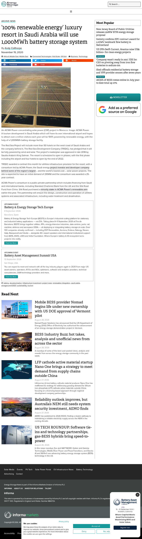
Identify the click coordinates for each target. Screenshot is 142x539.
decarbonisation (16, 283)
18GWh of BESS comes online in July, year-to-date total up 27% (118, 81)
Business (74, 56)
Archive (5, 21)
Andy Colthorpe (13, 48)
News (12, 21)
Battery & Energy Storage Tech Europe (28, 207)
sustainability (22, 286)
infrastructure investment (32, 283)
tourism (30, 286)
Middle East (23, 56)
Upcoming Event (11, 204)
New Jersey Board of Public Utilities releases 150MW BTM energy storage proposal (115, 32)
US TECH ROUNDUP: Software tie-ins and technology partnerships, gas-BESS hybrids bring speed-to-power (63, 434)
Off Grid (64, 56)
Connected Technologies (42, 56)
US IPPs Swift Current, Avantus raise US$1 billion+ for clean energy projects (118, 51)
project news (47, 283)
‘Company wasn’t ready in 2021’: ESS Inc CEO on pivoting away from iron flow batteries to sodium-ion (116, 62)
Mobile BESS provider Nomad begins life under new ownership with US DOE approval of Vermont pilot (62, 309)
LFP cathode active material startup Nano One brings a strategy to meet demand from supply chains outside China (64, 369)
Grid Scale (56, 56)
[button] (16, 60)
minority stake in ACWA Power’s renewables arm (64, 189)
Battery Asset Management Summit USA (30, 255)
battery (6, 283)
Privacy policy (64, 521)
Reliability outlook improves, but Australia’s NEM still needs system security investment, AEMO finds (63, 404)
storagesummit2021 (8, 286)
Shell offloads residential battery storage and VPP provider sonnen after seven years (118, 71)
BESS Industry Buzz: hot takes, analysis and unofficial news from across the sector (62, 339)
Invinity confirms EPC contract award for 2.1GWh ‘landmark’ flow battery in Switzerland (118, 42)
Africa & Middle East (11, 56)
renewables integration (61, 283)
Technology (83, 56)
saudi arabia (75, 283)
